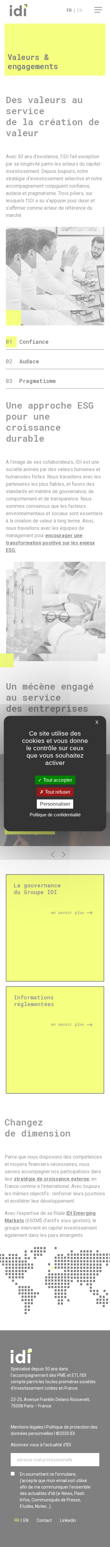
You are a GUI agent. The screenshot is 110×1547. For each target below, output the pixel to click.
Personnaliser (55, 804)
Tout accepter (57, 780)
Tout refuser (57, 792)
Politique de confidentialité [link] (55, 814)
